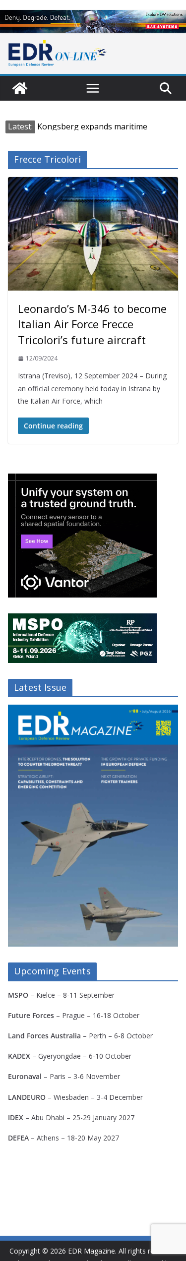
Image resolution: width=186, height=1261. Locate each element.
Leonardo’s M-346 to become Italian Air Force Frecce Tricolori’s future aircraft (92, 324)
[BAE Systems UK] (93, 21)
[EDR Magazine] (20, 88)
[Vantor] (82, 479)
